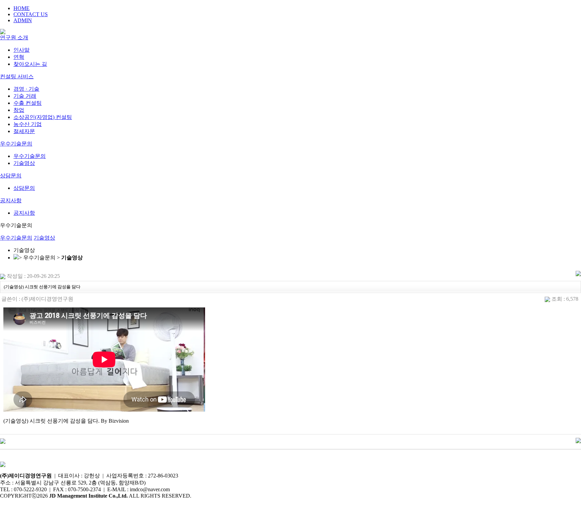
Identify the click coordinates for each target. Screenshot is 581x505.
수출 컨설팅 (27, 103)
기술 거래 (24, 96)
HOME (21, 8)
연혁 (18, 57)
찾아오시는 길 (30, 64)
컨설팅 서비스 (17, 76)
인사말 (21, 50)
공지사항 (11, 200)
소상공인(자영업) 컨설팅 (42, 117)
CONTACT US (30, 14)
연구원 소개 (14, 37)
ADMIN (22, 20)
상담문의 (11, 175)
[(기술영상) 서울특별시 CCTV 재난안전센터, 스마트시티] (2, 441)
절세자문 (24, 131)
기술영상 (24, 163)
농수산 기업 (27, 124)
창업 (18, 110)
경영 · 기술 (26, 89)
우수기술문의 (16, 143)
